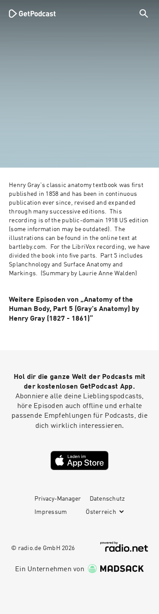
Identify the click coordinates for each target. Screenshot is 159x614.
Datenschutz (107, 499)
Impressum (50, 512)
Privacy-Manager (57, 499)
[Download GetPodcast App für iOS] (79, 460)
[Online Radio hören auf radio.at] (124, 547)
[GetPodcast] (32, 13)
